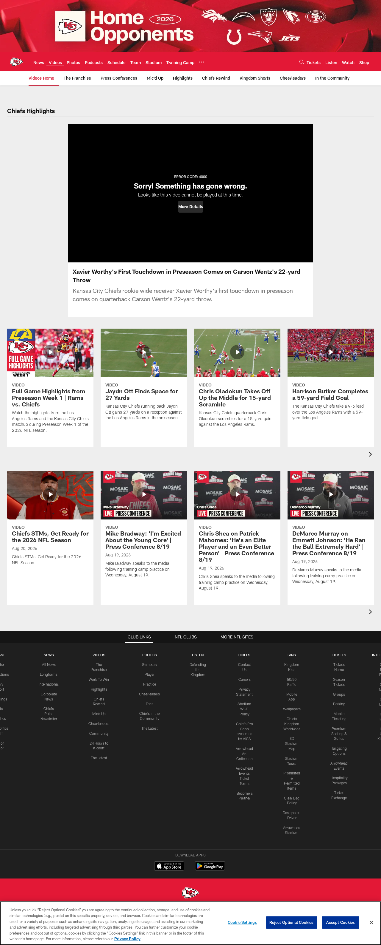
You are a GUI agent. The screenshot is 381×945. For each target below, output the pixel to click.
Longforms (48, 674)
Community (99, 733)
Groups (339, 694)
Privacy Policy (127, 938)
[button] (190, 207)
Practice (149, 684)
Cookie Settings (242, 922)
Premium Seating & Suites (339, 733)
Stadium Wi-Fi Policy (244, 709)
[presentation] (371, 455)
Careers (244, 679)
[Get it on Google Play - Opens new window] (210, 869)
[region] (190, 923)
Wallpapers (292, 709)
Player (149, 674)
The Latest (99, 758)
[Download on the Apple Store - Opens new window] (169, 867)
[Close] (371, 922)
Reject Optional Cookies (291, 922)
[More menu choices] (201, 62)
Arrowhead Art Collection (244, 753)
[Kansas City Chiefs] (190, 893)
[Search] (301, 62)
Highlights (99, 689)
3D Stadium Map (292, 743)
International (49, 684)
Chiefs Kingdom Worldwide (291, 724)
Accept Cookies (340, 922)
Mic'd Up (99, 714)
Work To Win (99, 679)
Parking (339, 704)
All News (49, 664)
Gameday (149, 664)
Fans (149, 704)
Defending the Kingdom (198, 669)
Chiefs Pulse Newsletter (48, 713)
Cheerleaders (98, 723)
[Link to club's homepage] (17, 62)
